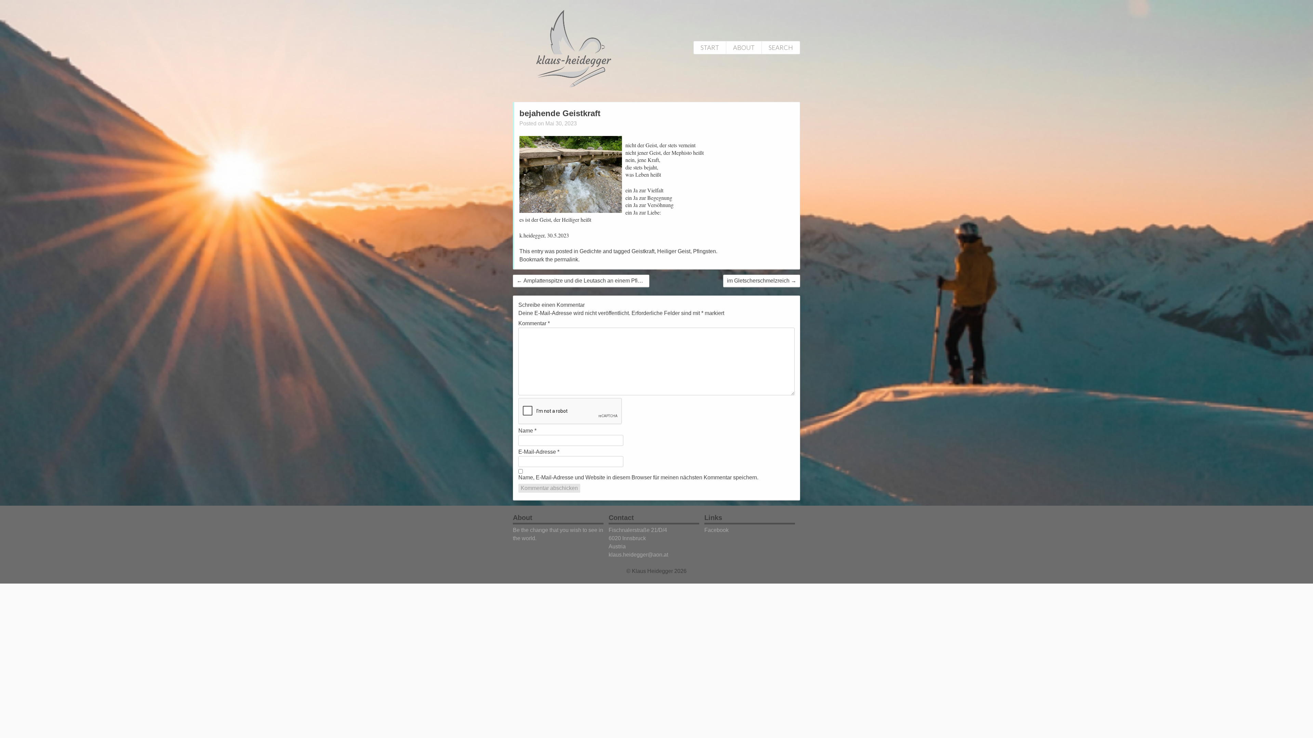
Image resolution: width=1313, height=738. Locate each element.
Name (527, 431)
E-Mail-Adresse (538, 452)
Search (781, 47)
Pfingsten (704, 251)
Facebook (716, 530)
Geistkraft (643, 251)
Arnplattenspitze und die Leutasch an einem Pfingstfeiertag (591, 281)
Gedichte (590, 251)
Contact (621, 517)
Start (710, 47)
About (744, 47)
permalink (566, 259)
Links (713, 517)
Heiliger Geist (673, 251)
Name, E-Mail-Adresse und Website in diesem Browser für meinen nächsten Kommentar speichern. (638, 477)
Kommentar (534, 323)
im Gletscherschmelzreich (761, 281)
